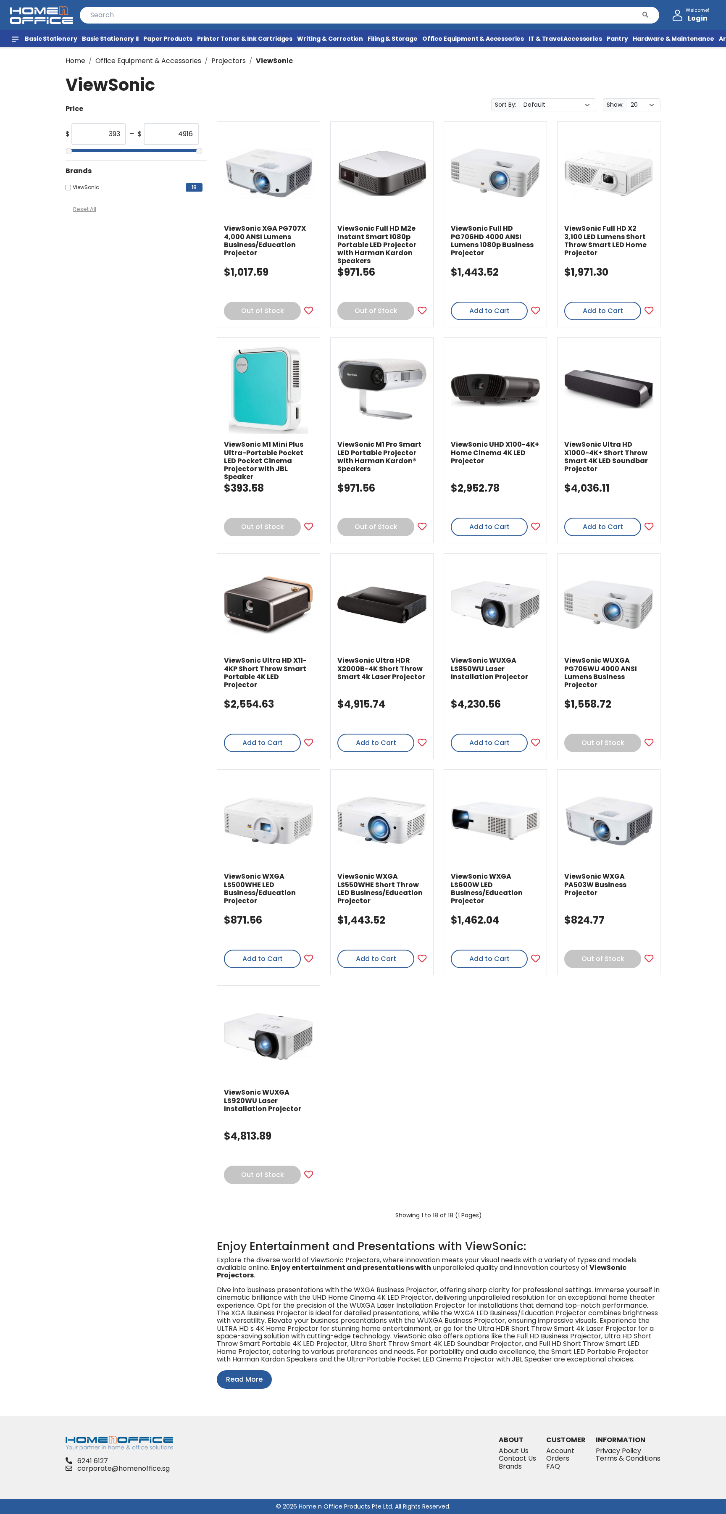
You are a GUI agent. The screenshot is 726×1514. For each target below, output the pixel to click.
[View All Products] (16, 39)
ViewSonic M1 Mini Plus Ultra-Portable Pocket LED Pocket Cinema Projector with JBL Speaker (263, 461)
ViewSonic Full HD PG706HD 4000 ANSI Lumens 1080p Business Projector (492, 241)
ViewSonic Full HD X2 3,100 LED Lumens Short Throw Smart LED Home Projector (605, 241)
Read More (244, 1379)
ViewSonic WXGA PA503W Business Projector (595, 884)
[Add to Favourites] (308, 311)
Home (75, 61)
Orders (557, 1458)
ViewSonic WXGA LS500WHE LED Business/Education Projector (260, 889)
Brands (510, 1466)
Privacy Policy (618, 1451)
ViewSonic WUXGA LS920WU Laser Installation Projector (262, 1100)
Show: (615, 104)
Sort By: (505, 104)
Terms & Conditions (628, 1458)
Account (560, 1451)
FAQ (553, 1466)
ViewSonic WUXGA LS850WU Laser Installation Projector (489, 668)
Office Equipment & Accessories (148, 61)
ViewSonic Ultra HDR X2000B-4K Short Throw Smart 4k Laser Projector (381, 668)
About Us (514, 1451)
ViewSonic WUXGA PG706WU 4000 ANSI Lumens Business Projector (600, 673)
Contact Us (517, 1458)
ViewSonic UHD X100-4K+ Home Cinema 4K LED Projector (495, 452)
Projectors (228, 61)
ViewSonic (274, 61)
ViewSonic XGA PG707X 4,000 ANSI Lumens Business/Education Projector (265, 241)
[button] (645, 15)
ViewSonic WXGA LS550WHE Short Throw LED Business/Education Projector (380, 889)
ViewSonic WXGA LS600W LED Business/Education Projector (487, 889)
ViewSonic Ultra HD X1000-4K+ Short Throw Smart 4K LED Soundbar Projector (606, 457)
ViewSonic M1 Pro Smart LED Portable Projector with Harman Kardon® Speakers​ (379, 457)
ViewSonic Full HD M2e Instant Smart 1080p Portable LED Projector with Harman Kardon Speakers (376, 245)
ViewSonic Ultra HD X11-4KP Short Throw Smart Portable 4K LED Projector (265, 673)
